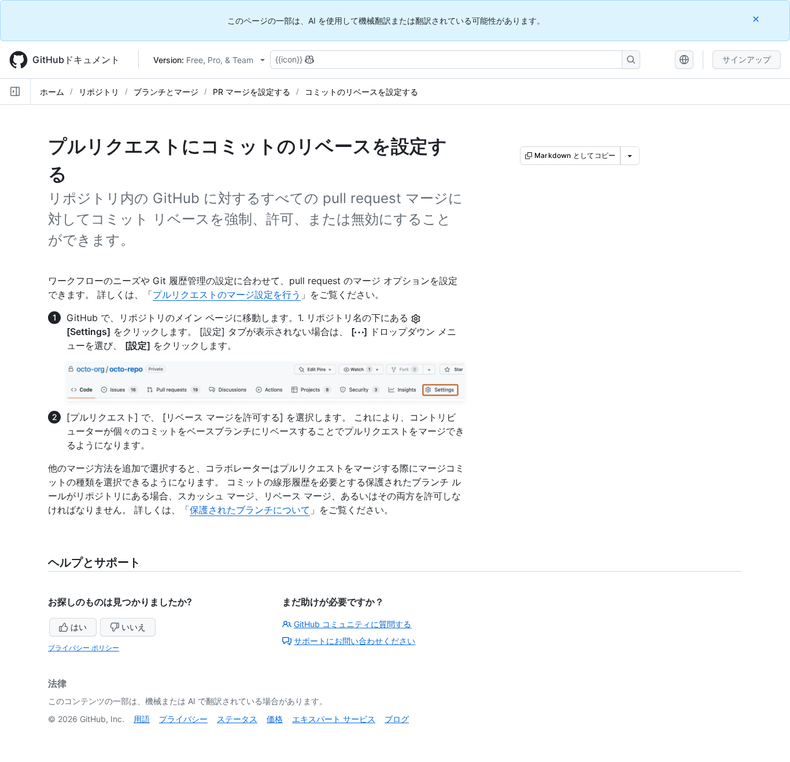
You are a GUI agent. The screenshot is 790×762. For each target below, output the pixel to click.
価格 (275, 719)
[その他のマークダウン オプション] (630, 155)
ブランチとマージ (166, 92)
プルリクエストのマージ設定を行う (227, 294)
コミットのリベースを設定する (361, 92)
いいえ (133, 627)
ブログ (397, 719)
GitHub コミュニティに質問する (352, 624)
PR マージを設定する (251, 92)
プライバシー (183, 719)
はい (79, 627)
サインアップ (746, 59)
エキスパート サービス (333, 719)
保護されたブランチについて (250, 510)
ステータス (237, 719)
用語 (142, 719)
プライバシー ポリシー (83, 647)
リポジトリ (99, 92)
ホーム (52, 92)
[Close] (757, 18)
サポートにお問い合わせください (354, 641)
